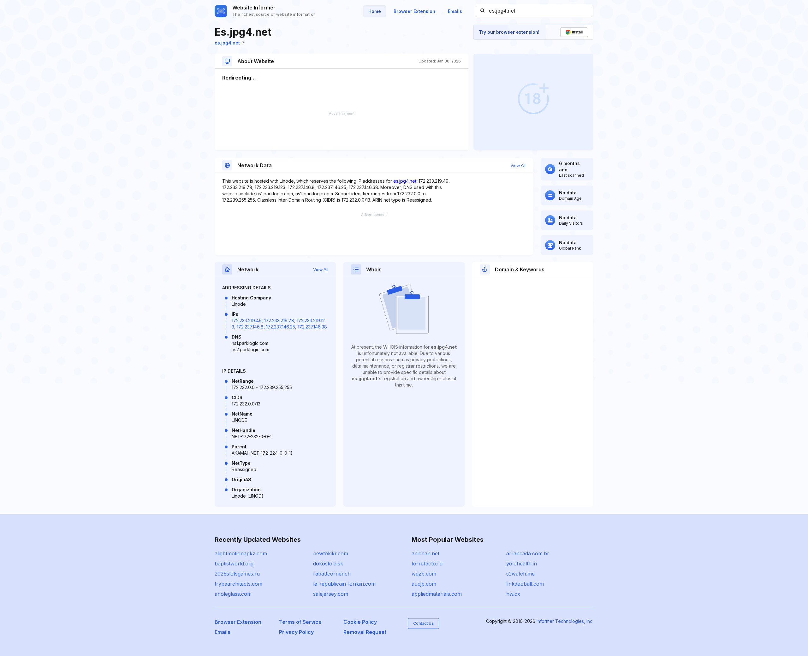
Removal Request (364, 632)
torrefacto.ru (427, 563)
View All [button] (518, 165)
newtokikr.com (330, 553)
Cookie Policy (360, 622)
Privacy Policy (296, 632)
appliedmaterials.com (437, 594)
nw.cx (513, 594)
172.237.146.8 (250, 326)
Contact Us (423, 623)
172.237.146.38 (312, 326)
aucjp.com (424, 584)
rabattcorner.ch (332, 573)
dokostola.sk (328, 563)
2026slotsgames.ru (237, 573)
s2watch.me (520, 573)
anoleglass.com (233, 594)
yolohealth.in (521, 563)
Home (374, 11)
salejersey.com (330, 594)
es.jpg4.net (227, 42)
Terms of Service (300, 622)
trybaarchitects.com (238, 584)
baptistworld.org (234, 563)
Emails (455, 11)
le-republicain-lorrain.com (344, 584)
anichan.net (425, 553)
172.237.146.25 (280, 326)
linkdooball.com (525, 584)
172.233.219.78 (279, 320)
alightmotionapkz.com (241, 553)
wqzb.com (424, 573)
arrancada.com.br (527, 553)
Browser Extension (414, 11)
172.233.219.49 (247, 320)
